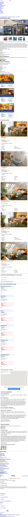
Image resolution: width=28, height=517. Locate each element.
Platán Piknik (2, 453)
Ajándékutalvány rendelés (4, 485)
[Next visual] (26, 28)
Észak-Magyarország (2, 5)
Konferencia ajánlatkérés (4, 483)
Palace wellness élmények (4, 340)
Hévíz (0, 7)
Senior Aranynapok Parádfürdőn (5, 459)
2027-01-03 (5, 314)
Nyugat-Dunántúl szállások (4, 16)
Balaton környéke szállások (11, 16)
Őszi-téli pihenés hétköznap (4, 463)
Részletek (3, 144)
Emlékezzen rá (2, 475)
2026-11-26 (2, 86)
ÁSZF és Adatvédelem (3, 515)
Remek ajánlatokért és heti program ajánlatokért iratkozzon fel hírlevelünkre (9, 514)
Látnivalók (1, 11)
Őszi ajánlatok (2, 2)
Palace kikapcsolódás (4, 325)
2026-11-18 (5, 358)
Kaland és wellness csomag (4, 468)
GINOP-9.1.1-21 (3, 512)
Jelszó (1, 474)
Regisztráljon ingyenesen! (16, 478)
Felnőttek (3, 67)
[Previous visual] (1, 28)
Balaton (1, 4)
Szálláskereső (2, 3)
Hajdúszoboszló (2, 6)
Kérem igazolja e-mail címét (3, 479)
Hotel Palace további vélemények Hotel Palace (7, 281)
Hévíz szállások (18, 16)
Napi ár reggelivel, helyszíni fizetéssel (6, 286)
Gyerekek (1, 69)
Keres (0, 70)
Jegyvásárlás (1, 12)
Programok (1, 10)
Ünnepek (2, 310)
